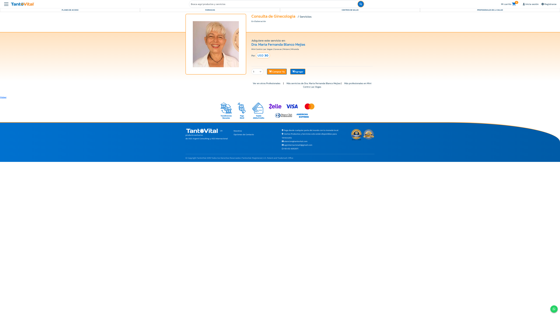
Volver (3, 97)
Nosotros (238, 130)
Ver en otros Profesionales (266, 83)
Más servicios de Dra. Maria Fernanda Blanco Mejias (313, 83)
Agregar (299, 71)
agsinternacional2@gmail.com (298, 145)
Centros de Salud (350, 10)
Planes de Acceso (70, 10)
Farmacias (210, 10)
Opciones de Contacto (244, 134)
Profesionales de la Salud (490, 10)
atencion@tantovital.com (295, 141)
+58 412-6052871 (291, 148)
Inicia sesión (532, 4)
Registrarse (550, 4)
